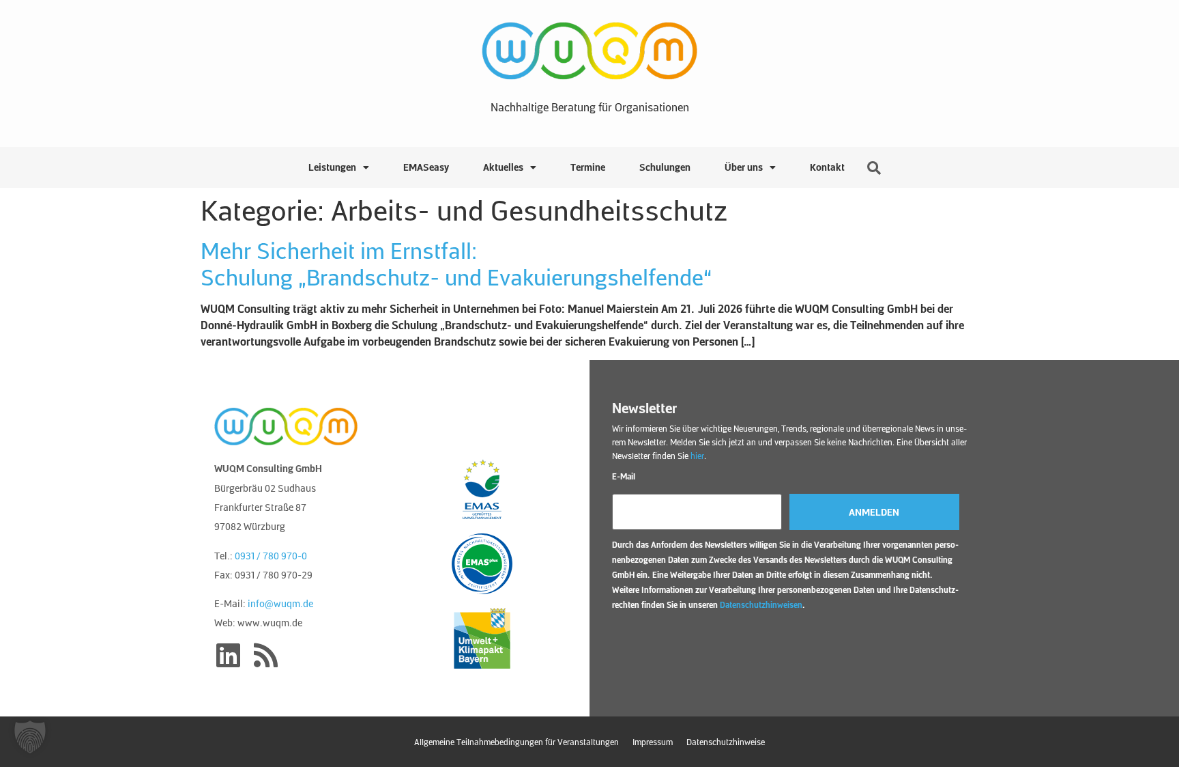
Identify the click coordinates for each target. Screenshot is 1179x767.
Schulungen (664, 167)
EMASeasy (426, 167)
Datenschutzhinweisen (761, 604)
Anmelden (874, 511)
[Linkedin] (228, 655)
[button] (30, 737)
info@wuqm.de (280, 603)
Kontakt (827, 167)
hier (697, 455)
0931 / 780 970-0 (271, 555)
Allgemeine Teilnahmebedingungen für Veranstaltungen (516, 741)
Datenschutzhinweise (725, 741)
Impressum (652, 741)
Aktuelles (503, 167)
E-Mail (623, 476)
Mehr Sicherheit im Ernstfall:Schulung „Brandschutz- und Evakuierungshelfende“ (456, 263)
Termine (587, 167)
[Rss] (265, 655)
